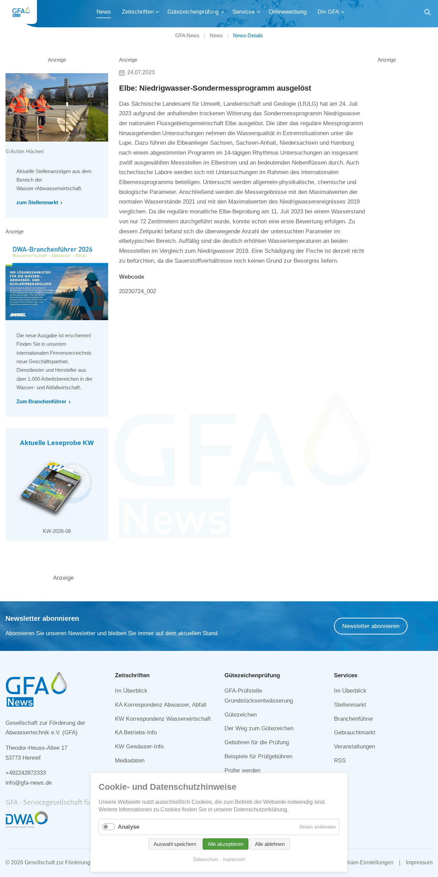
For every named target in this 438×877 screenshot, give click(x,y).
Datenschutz (205, 859)
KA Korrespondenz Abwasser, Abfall (160, 705)
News (103, 12)
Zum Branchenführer (41, 401)
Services (243, 12)
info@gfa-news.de (28, 783)
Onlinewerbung (288, 12)
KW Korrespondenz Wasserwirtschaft (163, 719)
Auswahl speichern (175, 844)
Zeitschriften (138, 12)
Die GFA (328, 12)
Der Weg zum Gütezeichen (259, 728)
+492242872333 (25, 773)
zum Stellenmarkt (37, 202)
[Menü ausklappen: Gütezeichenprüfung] (222, 12)
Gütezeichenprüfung (193, 12)
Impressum (419, 862)
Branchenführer (353, 719)
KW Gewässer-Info (139, 746)
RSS (340, 760)
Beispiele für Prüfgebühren (258, 756)
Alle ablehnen (270, 844)
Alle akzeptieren (225, 844)
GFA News (187, 35)
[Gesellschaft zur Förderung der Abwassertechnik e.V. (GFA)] (21, 12)
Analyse (128, 827)
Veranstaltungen (354, 746)
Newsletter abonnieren (370, 626)
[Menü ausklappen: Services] (259, 12)
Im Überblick (131, 691)
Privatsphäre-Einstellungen (360, 862)
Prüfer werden (242, 770)
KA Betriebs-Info (136, 732)
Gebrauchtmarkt (354, 732)
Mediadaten (129, 760)
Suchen (427, 13)
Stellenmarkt (350, 705)
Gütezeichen (240, 714)
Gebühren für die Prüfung (256, 742)
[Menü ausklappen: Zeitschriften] (157, 12)
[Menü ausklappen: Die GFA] (343, 12)
